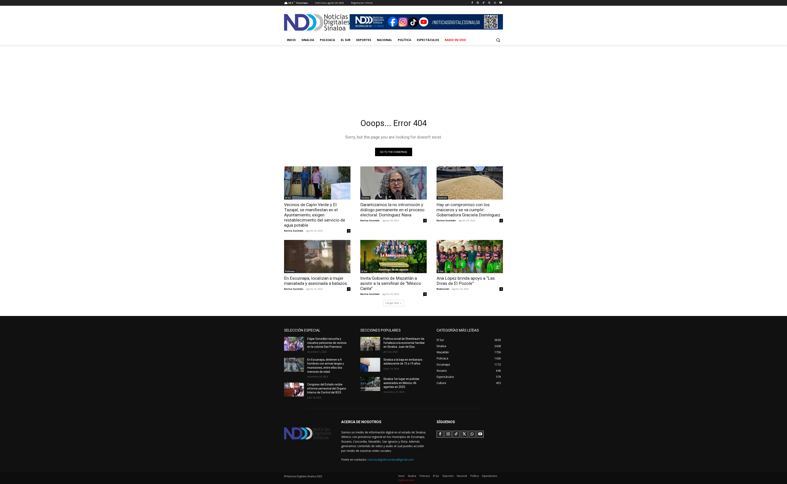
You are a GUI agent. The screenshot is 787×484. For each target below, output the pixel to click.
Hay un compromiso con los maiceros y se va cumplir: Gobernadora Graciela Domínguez (468, 209)
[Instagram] (477, 3)
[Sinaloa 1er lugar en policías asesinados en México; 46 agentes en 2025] (370, 384)
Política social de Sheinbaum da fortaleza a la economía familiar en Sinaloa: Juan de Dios (404, 342)
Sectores (442, 197)
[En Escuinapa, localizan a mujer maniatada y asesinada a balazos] (317, 256)
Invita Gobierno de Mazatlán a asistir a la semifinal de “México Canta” (390, 283)
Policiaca (290, 271)
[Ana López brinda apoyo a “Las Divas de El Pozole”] (470, 256)
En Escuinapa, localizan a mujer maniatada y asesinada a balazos (315, 281)
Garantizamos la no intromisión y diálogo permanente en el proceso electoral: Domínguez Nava (392, 209)
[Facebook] (472, 3)
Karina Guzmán (293, 230)
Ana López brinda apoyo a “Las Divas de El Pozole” (466, 281)
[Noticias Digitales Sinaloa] (317, 22)
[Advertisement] (393, 75)
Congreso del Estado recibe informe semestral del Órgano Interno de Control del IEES (326, 388)
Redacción (443, 288)
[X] (489, 3)
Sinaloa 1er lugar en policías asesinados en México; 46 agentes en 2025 (401, 383)
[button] (498, 40)
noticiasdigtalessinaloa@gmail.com (390, 459)
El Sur (288, 197)
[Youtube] (500, 3)
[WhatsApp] (494, 3)
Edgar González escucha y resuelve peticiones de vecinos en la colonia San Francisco (327, 342)
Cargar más (392, 303)
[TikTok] (483, 3)
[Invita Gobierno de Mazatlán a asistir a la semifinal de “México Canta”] (393, 256)
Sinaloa (365, 197)
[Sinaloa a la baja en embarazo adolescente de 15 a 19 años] (370, 365)
